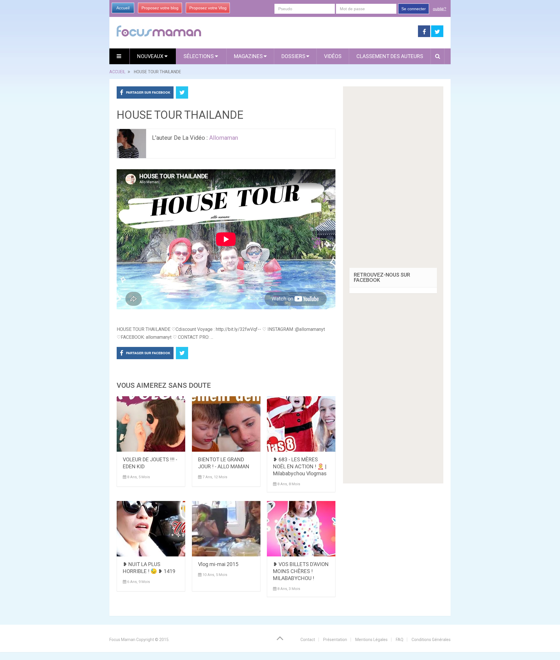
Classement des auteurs (389, 56)
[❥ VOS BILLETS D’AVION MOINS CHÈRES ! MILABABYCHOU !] (301, 528)
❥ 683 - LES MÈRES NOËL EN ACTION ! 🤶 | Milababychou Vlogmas (300, 466)
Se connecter (413, 8)
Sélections (199, 56)
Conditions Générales (431, 639)
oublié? (439, 8)
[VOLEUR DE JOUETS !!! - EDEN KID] (151, 424)
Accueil (123, 8)
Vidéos (333, 56)
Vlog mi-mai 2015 (218, 564)
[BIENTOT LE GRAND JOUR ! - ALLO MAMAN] (226, 424)
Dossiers (293, 56)
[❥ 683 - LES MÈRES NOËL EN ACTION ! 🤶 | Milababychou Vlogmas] (301, 424)
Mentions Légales (371, 639)
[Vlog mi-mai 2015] (226, 528)
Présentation (335, 639)
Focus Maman (122, 639)
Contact (307, 639)
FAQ (399, 639)
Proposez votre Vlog (208, 8)
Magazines (248, 56)
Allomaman (223, 137)
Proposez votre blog (159, 8)
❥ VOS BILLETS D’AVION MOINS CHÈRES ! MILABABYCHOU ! (301, 571)
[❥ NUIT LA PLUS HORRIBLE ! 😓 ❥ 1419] (151, 528)
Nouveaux (150, 56)
